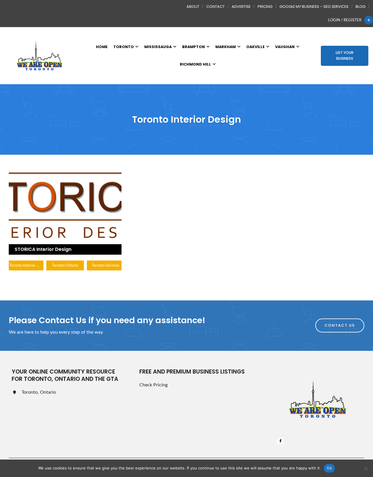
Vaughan (285, 46)
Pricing (265, 6)
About (192, 6)
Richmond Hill (195, 64)
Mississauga (158, 46)
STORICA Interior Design (43, 249)
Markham (225, 46)
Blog (360, 6)
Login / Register (344, 20)
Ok (329, 468)
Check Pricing (153, 385)
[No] (366, 468)
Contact (215, 6)
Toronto (123, 46)
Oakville (255, 46)
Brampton (193, 46)
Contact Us (340, 325)
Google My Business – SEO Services (314, 6)
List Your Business (344, 55)
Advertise (241, 6)
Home (102, 46)
